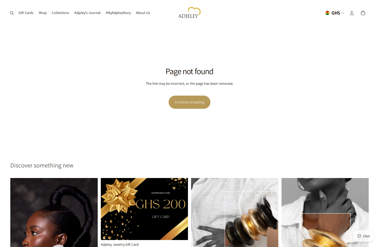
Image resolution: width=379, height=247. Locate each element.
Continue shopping (189, 102)
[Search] (12, 13)
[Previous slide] (199, 232)
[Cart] (363, 13)
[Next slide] (270, 232)
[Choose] (180, 232)
